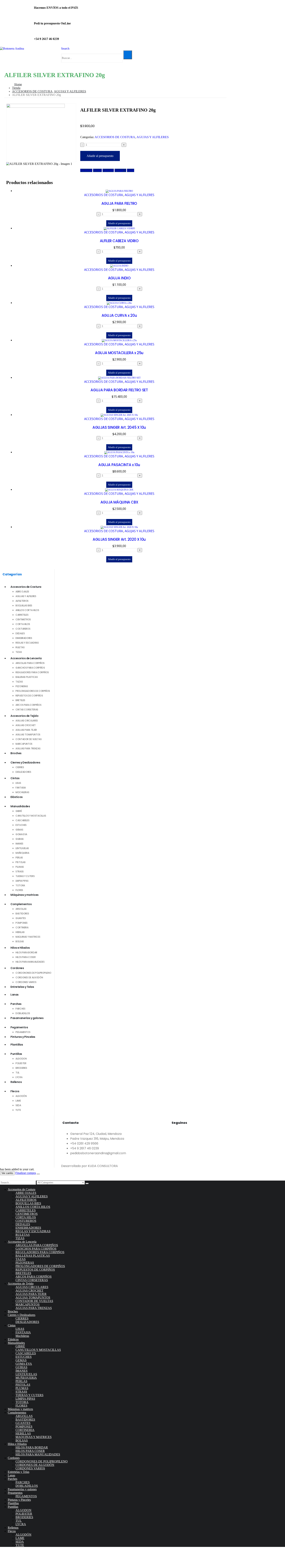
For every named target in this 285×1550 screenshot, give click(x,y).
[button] (65, 48)
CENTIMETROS (23, 619)
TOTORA (20, 885)
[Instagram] (187, 1133)
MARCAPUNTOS (24, 743)
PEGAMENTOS (23, 1032)
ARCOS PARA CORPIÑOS (28, 705)
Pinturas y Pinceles (22, 1037)
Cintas (14, 778)
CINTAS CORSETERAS (27, 709)
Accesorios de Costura (25, 587)
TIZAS (19, 652)
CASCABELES (22, 820)
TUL (17, 1072)
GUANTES (21, 918)
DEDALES (20, 633)
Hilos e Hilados (20, 948)
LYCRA (19, 1077)
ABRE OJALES (22, 591)
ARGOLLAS (21, 909)
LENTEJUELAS (22, 848)
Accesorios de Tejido (24, 716)
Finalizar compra (25, 1173)
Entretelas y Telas (22, 987)
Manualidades (20, 806)
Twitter (97, 170)
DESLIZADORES (23, 772)
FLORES (19, 890)
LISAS (18, 783)
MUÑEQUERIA (22, 853)
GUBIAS (20, 839)
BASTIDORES (22, 913)
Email (130, 170)
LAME (18, 1100)
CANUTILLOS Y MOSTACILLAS (31, 815)
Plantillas (16, 1045)
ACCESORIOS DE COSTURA (115, 137)
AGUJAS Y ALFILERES (152, 137)
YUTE (18, 1110)
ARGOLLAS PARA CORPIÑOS (30, 663)
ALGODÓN (21, 1096)
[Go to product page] (119, 191)
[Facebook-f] (176, 1133)
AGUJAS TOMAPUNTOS (28, 734)
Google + (120, 170)
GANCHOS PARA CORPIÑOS (30, 667)
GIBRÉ (19, 811)
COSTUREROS (23, 628)
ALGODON (21, 1058)
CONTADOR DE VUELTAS (28, 739)
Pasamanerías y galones (26, 1018)
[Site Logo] (12, 48)
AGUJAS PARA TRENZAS (28, 748)
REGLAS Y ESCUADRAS (27, 642)
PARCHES (20, 1008)
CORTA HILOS (23, 624)
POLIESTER (21, 1063)
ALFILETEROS (22, 600)
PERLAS (19, 857)
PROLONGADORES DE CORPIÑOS (33, 691)
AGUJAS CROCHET (26, 725)
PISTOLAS (21, 862)
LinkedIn (108, 170)
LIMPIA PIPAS (22, 880)
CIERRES (20, 767)
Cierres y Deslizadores (25, 762)
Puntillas (16, 1054)
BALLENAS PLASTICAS (27, 677)
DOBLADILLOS (23, 1013)
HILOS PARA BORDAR (26, 952)
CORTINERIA (22, 927)
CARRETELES (22, 614)
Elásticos (16, 797)
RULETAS (20, 647)
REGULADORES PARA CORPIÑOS (32, 672)
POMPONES (22, 922)
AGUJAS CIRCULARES (27, 720)
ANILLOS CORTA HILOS (27, 610)
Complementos (21, 904)
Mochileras (22, 792)
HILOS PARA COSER (25, 957)
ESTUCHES (21, 825)
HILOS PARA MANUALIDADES (30, 961)
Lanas (14, 995)
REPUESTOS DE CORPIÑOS (29, 695)
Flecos (14, 1091)
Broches (16, 753)
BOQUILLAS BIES (24, 605)
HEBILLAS (20, 932)
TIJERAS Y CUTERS (25, 876)
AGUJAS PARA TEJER (26, 730)
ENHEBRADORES (24, 638)
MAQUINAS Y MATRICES (28, 936)
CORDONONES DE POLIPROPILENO (33, 972)
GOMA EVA (21, 834)
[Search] (127, 54)
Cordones (17, 968)
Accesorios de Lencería (25, 658)
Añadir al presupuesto (100, 155)
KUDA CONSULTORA (103, 1166)
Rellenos (16, 1082)
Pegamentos (19, 1027)
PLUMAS (20, 866)
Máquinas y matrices (24, 895)
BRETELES (20, 700)
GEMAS (19, 829)
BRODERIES (21, 1068)
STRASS (20, 871)
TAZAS (19, 681)
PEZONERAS (22, 686)
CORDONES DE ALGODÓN (29, 977)
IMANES (19, 843)
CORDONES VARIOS (26, 982)
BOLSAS (20, 941)
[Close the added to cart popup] (38, 1174)
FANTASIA (21, 787)
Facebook (86, 170)
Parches (16, 1004)
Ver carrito (7, 1173)
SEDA (18, 1105)
